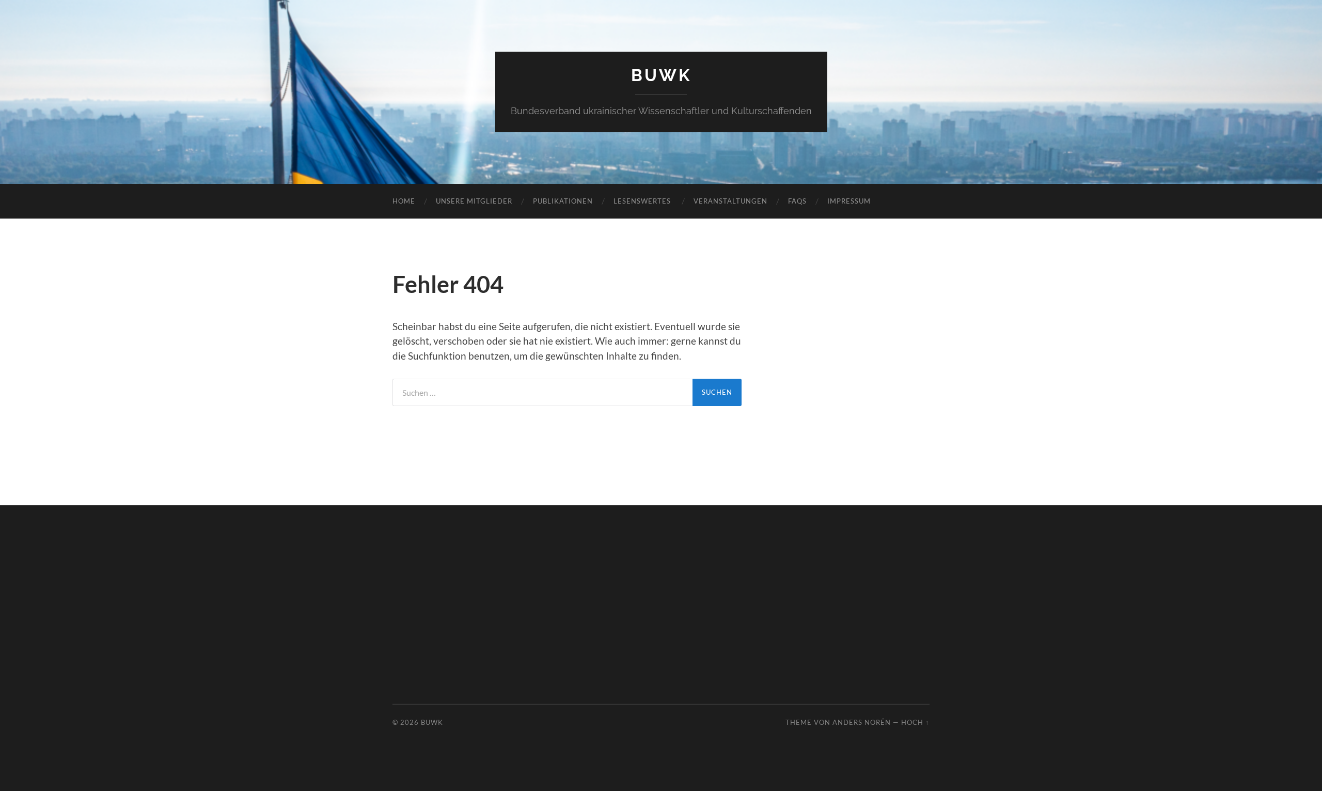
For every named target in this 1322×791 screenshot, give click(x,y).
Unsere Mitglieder (474, 201)
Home (403, 201)
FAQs (797, 201)
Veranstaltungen (730, 201)
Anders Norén (861, 722)
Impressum (849, 201)
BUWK (661, 75)
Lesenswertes (643, 201)
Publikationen (563, 201)
